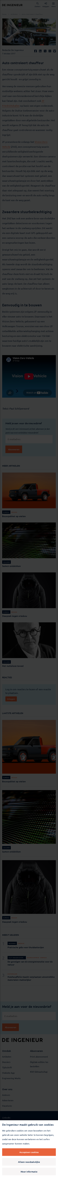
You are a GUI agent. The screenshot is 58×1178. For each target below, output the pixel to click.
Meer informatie (29, 1171)
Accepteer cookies (29, 1152)
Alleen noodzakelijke (29, 1161)
